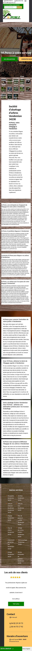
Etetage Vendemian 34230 (11, 554)
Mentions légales (25, 648)
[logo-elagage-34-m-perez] (10, 14)
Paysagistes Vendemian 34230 (11, 498)
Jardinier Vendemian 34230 (21, 498)
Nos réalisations (9, 59)
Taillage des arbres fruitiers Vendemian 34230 (21, 532)
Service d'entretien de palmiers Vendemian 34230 (21, 558)
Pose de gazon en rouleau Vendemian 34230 (21, 520)
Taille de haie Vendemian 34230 (21, 507)
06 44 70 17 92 (19, 1)
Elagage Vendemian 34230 (11, 518)
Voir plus (16, 604)
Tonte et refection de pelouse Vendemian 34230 (11, 508)
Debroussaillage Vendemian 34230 (22, 542)
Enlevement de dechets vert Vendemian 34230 (11, 545)
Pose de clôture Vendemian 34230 (11, 531)
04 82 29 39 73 (8, 1)
